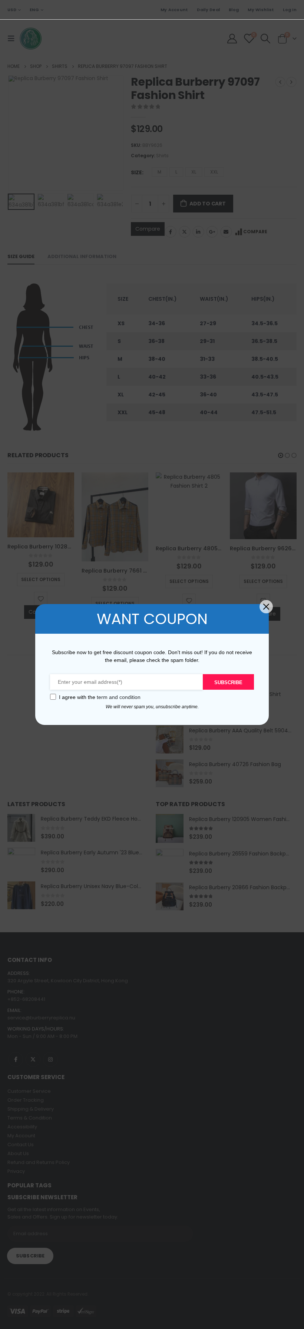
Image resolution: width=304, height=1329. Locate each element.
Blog (234, 10)
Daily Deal (208, 10)
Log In (290, 10)
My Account (174, 10)
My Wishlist (261, 10)
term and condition (119, 697)
